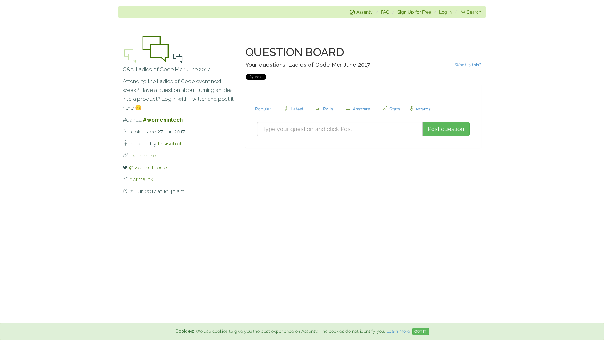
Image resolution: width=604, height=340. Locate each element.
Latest (297, 108)
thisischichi (171, 143)
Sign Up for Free (414, 11)
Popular (264, 108)
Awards (423, 108)
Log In (445, 11)
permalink (141, 179)
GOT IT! (420, 331)
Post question (446, 129)
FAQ (385, 11)
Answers (361, 108)
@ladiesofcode (148, 167)
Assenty (364, 11)
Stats (393, 108)
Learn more (398, 331)
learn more (142, 155)
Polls (328, 108)
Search (474, 11)
